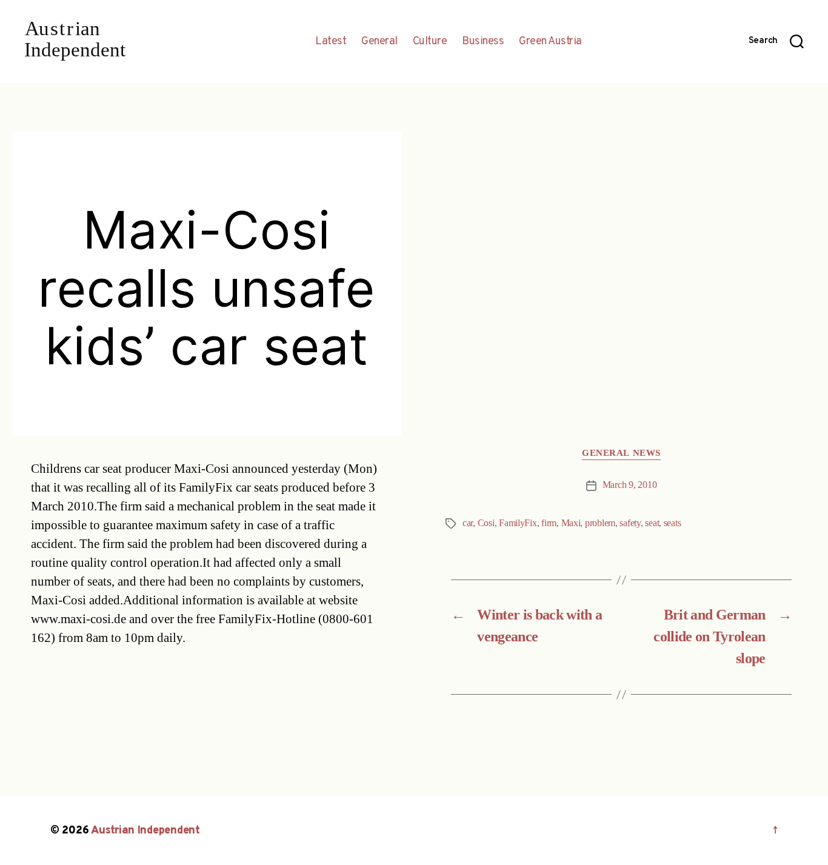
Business (483, 41)
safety (629, 523)
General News (621, 453)
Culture (430, 41)
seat (652, 523)
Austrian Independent (145, 831)
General (379, 41)
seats (672, 523)
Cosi (486, 523)
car (467, 523)
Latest (330, 41)
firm (548, 523)
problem (600, 523)
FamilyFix (518, 523)
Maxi (571, 523)
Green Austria (550, 41)
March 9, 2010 (630, 485)
